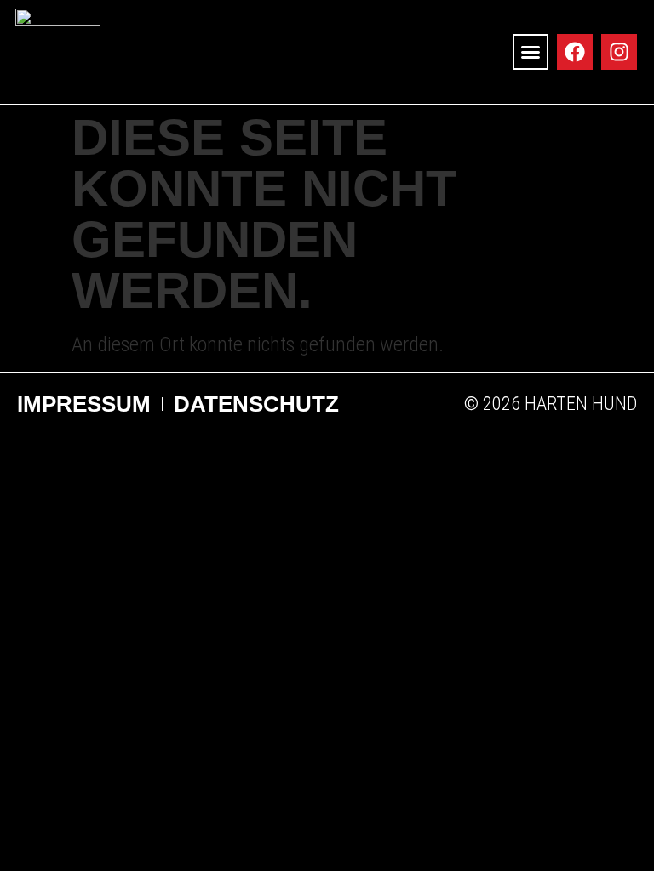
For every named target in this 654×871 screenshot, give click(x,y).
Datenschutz (256, 404)
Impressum (84, 404)
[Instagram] (619, 52)
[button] (530, 52)
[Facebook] (575, 52)
